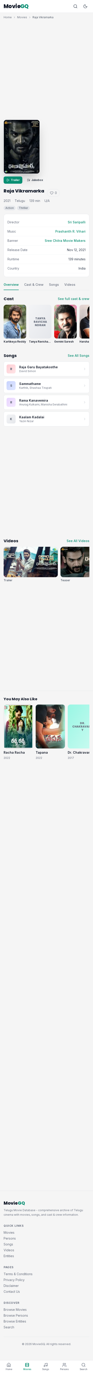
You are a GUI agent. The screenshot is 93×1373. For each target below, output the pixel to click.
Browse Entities (15, 1321)
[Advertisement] (46, 68)
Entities (9, 1256)
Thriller (23, 208)
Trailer (15, 180)
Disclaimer (11, 1286)
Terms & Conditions (18, 1274)
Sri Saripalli (77, 222)
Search (9, 1327)
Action (9, 208)
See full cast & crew (73, 299)
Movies (22, 17)
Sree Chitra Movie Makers (65, 241)
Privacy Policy (14, 1280)
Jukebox (37, 180)
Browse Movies (15, 1309)
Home (8, 17)
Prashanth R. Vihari (70, 231)
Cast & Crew (34, 284)
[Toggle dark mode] (85, 6)
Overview (11, 284)
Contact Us (12, 1291)
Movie (16, 6)
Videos (69, 284)
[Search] (75, 6)
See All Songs (78, 355)
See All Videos (78, 541)
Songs (54, 284)
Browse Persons (16, 1315)
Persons (10, 1238)
